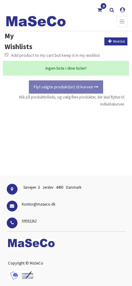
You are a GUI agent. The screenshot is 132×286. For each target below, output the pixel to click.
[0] (99, 10)
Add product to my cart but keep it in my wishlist (55, 55)
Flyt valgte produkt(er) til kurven (64, 87)
